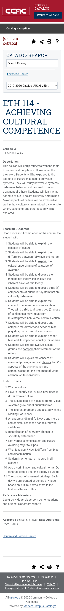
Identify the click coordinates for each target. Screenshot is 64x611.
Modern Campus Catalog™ (39, 606)
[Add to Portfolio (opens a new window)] (33, 41)
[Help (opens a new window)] (57, 41)
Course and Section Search (19, 536)
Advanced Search (17, 74)
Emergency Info (14, 588)
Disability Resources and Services (23, 584)
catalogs (14, 597)
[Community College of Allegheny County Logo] (16, 10)
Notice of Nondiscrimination (43, 588)
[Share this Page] (42, 42)
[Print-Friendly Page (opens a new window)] (49, 41)
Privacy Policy (30, 580)
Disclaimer (47, 577)
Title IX (51, 584)
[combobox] (32, 86)
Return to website (48, 15)
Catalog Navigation (18, 28)
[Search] (54, 63)
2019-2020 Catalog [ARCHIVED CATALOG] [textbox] (32, 85)
